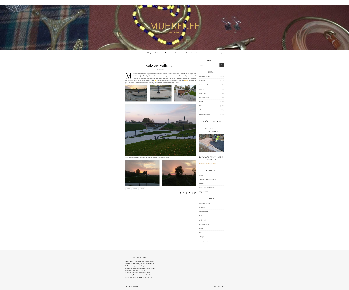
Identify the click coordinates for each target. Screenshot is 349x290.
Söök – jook (202, 93)
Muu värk (202, 80)
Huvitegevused (160, 53)
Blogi (149, 53)
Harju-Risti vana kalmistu (206, 187)
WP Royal (135, 286)
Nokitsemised (203, 85)
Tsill (164, 62)
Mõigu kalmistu (203, 192)
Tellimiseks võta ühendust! (207, 163)
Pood (188, 53)
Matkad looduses (204, 76)
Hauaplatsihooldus (176, 53)
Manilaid (201, 183)
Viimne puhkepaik (204, 114)
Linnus (128, 188)
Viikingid (201, 110)
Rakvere (135, 188)
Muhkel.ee (174, 25)
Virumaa (142, 188)
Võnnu (201, 175)
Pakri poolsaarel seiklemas (207, 179)
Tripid (158, 62)
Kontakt (199, 53)
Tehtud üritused (204, 97)
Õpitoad (201, 89)
